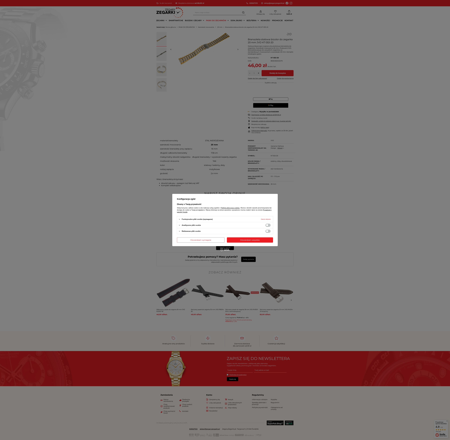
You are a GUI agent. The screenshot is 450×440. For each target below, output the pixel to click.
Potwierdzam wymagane (200, 240)
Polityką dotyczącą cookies (230, 208)
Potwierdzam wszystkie (250, 240)
